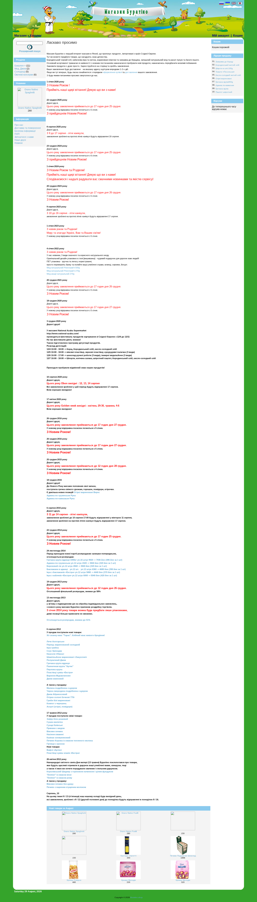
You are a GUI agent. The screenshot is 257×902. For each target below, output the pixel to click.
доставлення (131, 72)
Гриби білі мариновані (58, 700)
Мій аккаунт (220, 35)
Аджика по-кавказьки (225, 85)
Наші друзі (20, 140)
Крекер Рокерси (74, 880)
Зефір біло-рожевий (57, 719)
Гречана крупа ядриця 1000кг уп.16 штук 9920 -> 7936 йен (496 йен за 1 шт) (84, 560)
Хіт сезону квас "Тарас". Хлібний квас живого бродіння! (76, 635)
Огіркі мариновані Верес (87, 492)
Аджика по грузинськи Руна (61, 495)
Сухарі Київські (55, 725)
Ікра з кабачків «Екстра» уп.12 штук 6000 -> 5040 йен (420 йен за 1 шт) (82, 575)
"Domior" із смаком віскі (59, 775)
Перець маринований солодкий (63, 645)
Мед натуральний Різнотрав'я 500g (63, 268)
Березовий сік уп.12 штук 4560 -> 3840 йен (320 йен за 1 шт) (77, 566)
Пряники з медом (56, 728)
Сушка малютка (55, 722)
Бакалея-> (20, 65)
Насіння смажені (55, 734)
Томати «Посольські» (225, 72)
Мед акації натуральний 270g (60, 274)
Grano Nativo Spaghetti (30, 108)
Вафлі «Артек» (54, 750)
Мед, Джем (20, 68)
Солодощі (19, 71)
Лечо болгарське (55, 641)
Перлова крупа (54, 669)
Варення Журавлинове (59, 676)
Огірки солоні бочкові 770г (61, 697)
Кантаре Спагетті (128, 856)
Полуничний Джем (56, 660)
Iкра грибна (53, 648)
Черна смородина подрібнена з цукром (67, 691)
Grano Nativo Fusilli (128, 831)
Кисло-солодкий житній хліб (228, 75)
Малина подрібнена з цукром (62, 688)
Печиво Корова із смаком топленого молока (70, 740)
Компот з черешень (57, 703)
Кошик (238, 35)
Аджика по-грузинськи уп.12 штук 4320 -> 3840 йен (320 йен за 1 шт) (81, 563)
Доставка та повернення (27, 128)
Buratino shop (136, 897)
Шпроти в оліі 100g (224, 68)
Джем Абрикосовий (57, 694)
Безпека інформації (25, 131)
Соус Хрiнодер (54, 651)
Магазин (20, 35)
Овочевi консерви (23, 74)
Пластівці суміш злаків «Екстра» (63, 753)
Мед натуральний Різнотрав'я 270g (63, 271)
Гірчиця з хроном (56, 744)
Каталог (36, 35)
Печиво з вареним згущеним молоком (66, 787)
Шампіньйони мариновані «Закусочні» (67, 657)
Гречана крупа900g (224, 82)
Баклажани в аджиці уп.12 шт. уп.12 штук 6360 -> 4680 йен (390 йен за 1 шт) (86, 569)
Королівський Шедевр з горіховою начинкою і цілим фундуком (80, 771)
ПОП (17, 134)
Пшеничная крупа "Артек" (60, 666)
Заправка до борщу (224, 62)
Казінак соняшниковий (58, 737)
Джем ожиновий (55, 679)
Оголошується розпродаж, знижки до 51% (68, 620)
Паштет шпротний (224, 92)
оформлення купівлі (112, 72)
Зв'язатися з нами (24, 137)
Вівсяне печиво (55, 731)
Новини (18, 143)
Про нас (18, 125)
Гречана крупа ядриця (58, 663)
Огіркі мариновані (224, 79)
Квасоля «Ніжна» (55, 654)
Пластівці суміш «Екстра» (60, 672)
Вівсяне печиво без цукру (60, 784)
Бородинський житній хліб (227, 65)
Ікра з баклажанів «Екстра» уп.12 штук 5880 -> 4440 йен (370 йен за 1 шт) (83, 572)
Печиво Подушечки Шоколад (183, 856)
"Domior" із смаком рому (59, 778)
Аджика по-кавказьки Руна (61, 498)
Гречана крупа (222, 89)
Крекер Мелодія (128, 880)
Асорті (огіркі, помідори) (59, 706)
